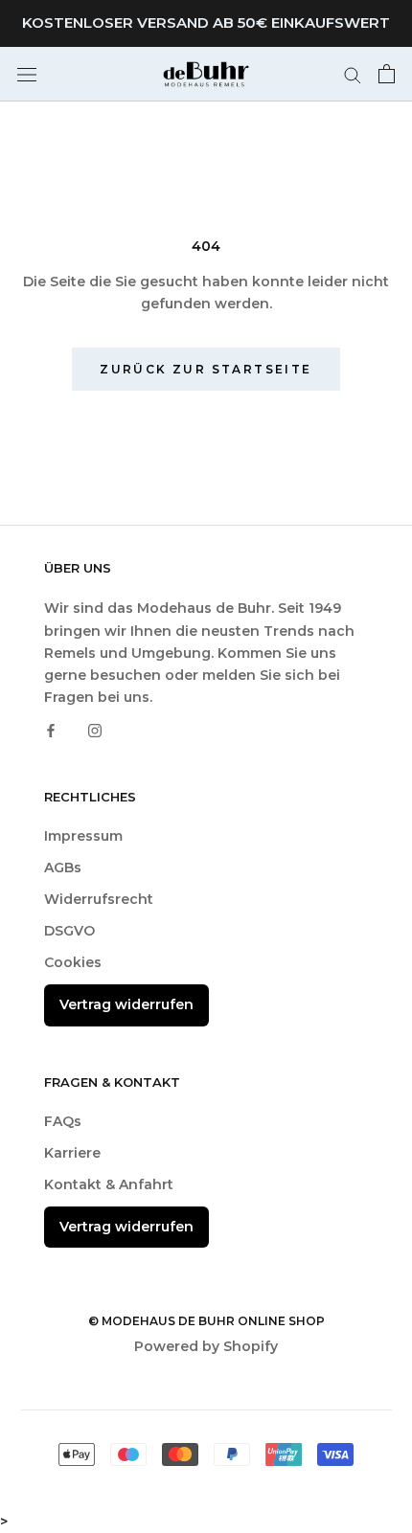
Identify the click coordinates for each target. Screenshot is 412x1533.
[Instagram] (95, 730)
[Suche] (352, 74)
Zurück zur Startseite (205, 369)
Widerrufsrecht (98, 899)
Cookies (73, 962)
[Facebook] (50, 730)
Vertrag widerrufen (126, 1004)
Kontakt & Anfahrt (108, 1184)
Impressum (83, 836)
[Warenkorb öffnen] (386, 73)
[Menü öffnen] (26, 74)
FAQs (62, 1121)
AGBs (62, 867)
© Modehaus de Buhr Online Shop (206, 1321)
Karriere (72, 1152)
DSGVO (69, 930)
